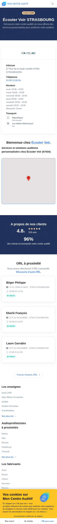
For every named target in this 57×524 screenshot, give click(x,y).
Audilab (5, 402)
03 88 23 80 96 (13, 80)
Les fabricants (11, 464)
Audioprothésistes (14, 425)
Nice (4, 438)
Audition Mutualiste (10, 406)
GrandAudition (8, 410)
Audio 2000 (7, 393)
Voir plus (8, 416)
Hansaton (6, 483)
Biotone (5, 488)
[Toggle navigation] (52, 4)
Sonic (4, 470)
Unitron (5, 479)
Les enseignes (11, 386)
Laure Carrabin (16, 343)
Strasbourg (6, 447)
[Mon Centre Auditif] (15, 4)
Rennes (5, 442)
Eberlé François (16, 313)
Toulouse (6, 451)
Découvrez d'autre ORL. (28, 272)
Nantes (5, 433)
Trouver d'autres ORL (27, 375)
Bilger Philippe (16, 282)
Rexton (5, 474)
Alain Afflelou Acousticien (12, 397)
